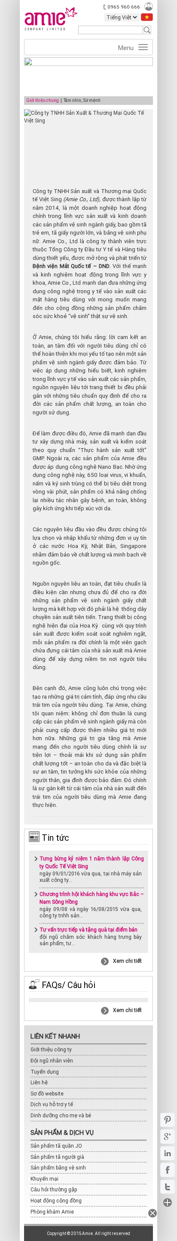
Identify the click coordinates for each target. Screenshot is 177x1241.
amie (51, 23)
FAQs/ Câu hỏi (67, 984)
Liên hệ (39, 1082)
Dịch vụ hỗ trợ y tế (52, 1104)
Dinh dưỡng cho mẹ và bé (61, 1115)
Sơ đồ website (47, 1093)
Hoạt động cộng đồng (56, 1200)
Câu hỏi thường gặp (54, 1189)
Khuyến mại (44, 1179)
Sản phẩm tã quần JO (56, 1146)
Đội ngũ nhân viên (52, 1060)
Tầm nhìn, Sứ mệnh (82, 100)
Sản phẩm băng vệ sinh (58, 1167)
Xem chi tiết (127, 961)
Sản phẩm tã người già (57, 1157)
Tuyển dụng (45, 1071)
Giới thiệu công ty (51, 1049)
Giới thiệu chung (42, 100)
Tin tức (54, 837)
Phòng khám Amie (52, 1211)
